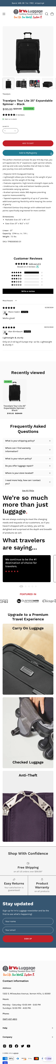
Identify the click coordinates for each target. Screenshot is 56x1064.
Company (7, 1037)
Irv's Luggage (13, 1053)
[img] (9, 308)
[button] (46, 14)
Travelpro (6, 94)
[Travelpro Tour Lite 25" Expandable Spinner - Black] (8, 83)
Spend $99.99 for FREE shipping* (28, 3)
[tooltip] (51, 153)
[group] (28, 3)
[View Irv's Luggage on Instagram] (5, 1046)
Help (5, 1028)
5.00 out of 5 (35, 264)
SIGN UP (28, 939)
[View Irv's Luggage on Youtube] (28, 1046)
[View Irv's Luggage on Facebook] (16, 1046)
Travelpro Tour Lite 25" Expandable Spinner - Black (15, 408)
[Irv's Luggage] (28, 14)
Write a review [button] (28, 291)
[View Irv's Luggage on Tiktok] (11, 1046)
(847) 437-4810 (10, 1019)
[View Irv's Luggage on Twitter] (22, 1046)
